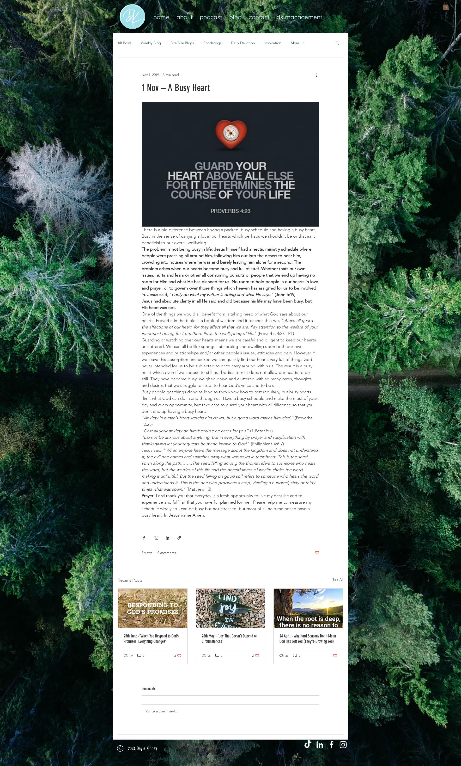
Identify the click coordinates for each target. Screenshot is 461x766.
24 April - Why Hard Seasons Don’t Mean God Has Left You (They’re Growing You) (307, 638)
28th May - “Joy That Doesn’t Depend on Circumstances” (229, 638)
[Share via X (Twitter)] (155, 538)
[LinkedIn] (319, 744)
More (295, 43)
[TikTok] (308, 744)
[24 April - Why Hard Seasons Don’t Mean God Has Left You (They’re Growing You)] (308, 608)
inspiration (272, 43)
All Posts (124, 43)
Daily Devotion (243, 43)
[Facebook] (331, 744)
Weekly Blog (151, 43)
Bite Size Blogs (182, 43)
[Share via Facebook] (144, 538)
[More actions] (316, 75)
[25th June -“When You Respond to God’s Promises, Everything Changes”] (152, 608)
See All (338, 579)
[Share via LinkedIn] (167, 538)
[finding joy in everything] (230, 608)
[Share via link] (179, 538)
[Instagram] (343, 744)
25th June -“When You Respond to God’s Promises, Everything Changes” (151, 638)
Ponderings (212, 43)
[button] (446, 6)
